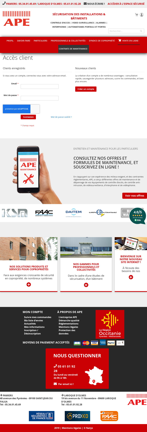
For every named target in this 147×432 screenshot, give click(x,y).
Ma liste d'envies (33, 320)
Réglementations (68, 323)
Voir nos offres (134, 195)
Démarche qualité (69, 320)
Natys (89, 428)
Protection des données (67, 332)
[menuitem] (10, 40)
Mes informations (34, 327)
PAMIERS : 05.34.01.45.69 (21, 3)
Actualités (30, 323)
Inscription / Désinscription (32, 332)
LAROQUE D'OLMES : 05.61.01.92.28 (59, 3)
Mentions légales (68, 327)
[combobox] (126, 31)
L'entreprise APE (68, 317)
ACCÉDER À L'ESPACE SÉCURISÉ (126, 3)
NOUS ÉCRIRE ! (96, 3)
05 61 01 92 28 (64, 368)
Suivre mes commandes (37, 317)
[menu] (73, 45)
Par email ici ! (66, 384)
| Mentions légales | (71, 428)
